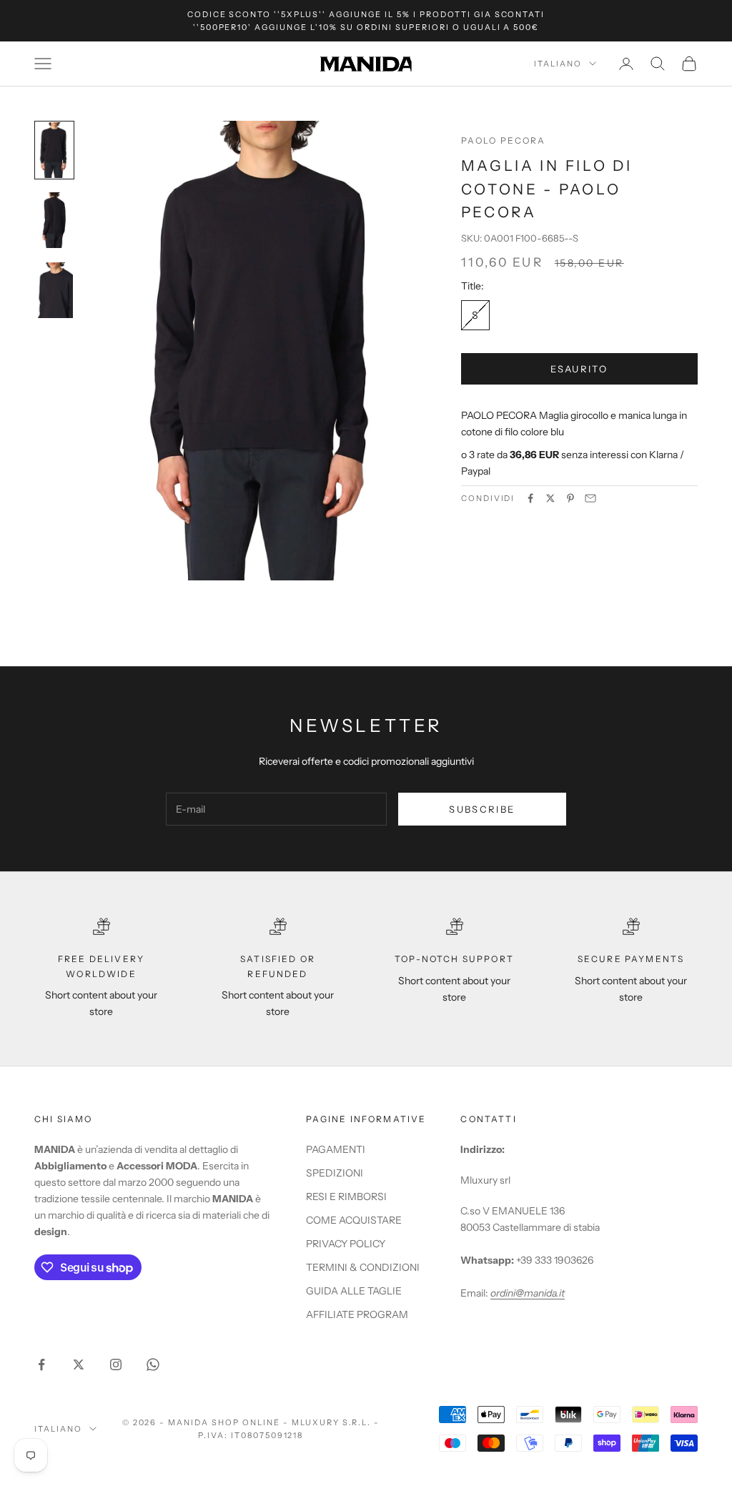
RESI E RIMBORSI (346, 1196)
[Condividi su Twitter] (550, 498)
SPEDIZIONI (334, 1172)
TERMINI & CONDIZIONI (363, 1267)
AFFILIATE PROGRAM (357, 1314)
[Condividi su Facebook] (530, 498)
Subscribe (482, 809)
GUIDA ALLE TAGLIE (354, 1290)
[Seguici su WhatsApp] (153, 1364)
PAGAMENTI (335, 1149)
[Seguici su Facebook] (41, 1364)
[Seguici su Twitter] (78, 1364)
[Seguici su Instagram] (116, 1364)
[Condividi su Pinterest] (570, 498)
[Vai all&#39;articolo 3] (54, 290)
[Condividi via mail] (590, 498)
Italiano (558, 64)
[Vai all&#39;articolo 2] (54, 220)
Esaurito (579, 369)
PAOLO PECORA (503, 140)
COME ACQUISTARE (354, 1220)
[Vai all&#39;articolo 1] (54, 150)
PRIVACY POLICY (345, 1243)
